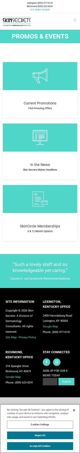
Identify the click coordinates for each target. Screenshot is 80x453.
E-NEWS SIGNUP (41, 9)
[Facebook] (46, 362)
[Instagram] (56, 362)
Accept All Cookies (40, 446)
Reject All (40, 435)
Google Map (50, 326)
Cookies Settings (40, 424)
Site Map (11, 337)
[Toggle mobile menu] (75, 20)
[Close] (74, 410)
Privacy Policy (27, 337)
